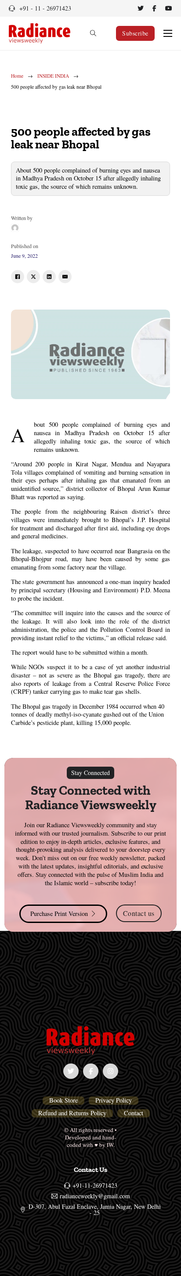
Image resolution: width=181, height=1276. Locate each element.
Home (17, 75)
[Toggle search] (93, 33)
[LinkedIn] (49, 276)
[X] (33, 276)
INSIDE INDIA (53, 75)
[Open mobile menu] (167, 33)
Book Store (63, 1100)
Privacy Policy (113, 1100)
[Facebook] (17, 276)
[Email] (65, 276)
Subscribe (135, 33)
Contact (133, 1113)
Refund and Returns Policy (72, 1113)
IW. (111, 1145)
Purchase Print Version (59, 913)
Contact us (139, 913)
